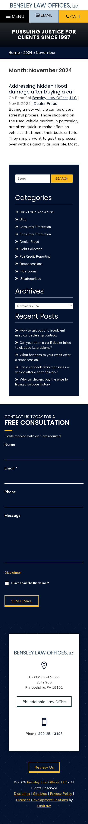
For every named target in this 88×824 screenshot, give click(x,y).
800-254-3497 (50, 733)
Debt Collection (31, 249)
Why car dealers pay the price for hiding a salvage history (42, 381)
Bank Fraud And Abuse (37, 212)
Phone (10, 491)
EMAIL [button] (46, 15)
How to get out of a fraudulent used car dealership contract (40, 332)
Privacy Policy (61, 793)
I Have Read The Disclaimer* (30, 583)
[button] (14, 15)
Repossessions (31, 264)
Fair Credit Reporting (35, 256)
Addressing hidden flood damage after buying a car (41, 89)
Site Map (40, 793)
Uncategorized (30, 279)
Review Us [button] (44, 767)
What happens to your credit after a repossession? (42, 357)
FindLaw (44, 806)
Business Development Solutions (42, 800)
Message (12, 515)
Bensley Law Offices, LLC (54, 97)
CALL (75, 16)
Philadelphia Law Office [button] (44, 701)
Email (10, 468)
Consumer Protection (35, 227)
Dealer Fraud (45, 103)
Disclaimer (12, 572)
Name (9, 444)
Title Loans (28, 271)
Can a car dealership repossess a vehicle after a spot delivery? (42, 369)
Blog (23, 219)
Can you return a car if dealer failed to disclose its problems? (43, 345)
